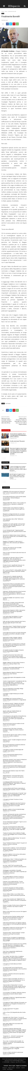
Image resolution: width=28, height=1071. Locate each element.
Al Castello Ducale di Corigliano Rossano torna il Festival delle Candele (13, 650)
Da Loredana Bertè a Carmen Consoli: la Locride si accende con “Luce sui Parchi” (13, 877)
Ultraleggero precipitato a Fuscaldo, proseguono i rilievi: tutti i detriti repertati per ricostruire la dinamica (15, 872)
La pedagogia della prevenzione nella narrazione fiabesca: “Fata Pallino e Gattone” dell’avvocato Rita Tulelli (14, 783)
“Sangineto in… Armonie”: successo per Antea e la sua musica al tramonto (13, 1036)
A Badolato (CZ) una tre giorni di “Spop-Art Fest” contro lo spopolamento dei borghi (14, 492)
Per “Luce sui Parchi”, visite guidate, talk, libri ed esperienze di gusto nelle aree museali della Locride (14, 571)
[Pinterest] (14, 23)
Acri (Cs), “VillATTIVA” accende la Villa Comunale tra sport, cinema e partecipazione (14, 866)
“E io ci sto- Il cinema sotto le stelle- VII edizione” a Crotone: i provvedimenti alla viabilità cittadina (13, 1042)
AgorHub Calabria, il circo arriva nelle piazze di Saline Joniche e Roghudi (14, 855)
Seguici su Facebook (21, 1065)
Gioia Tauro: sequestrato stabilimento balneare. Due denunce (12, 952)
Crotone (4, 1069)
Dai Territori (8, 403)
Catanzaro (18, 1067)
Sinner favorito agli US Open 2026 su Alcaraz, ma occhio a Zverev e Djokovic (14, 735)
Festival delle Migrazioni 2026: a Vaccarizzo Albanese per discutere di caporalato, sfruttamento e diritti (14, 611)
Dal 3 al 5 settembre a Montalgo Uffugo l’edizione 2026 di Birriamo (13, 689)
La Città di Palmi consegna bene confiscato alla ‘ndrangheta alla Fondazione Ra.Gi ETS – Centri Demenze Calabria (14, 645)
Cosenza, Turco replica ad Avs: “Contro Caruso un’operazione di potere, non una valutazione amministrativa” (13, 883)
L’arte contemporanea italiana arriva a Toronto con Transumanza (12, 755)
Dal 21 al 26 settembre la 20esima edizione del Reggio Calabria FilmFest (14, 745)
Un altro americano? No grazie (17, 441)
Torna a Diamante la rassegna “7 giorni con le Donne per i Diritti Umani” (14, 822)
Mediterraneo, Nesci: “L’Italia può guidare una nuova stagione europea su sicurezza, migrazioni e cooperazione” (14, 860)
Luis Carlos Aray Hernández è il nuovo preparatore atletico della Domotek (12, 617)
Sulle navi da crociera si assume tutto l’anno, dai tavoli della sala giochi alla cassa (14, 622)
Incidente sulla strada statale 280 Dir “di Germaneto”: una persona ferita (13, 668)
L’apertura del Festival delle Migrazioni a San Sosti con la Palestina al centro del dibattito (14, 766)
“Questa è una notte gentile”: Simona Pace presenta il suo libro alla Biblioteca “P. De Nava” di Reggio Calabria (14, 525)
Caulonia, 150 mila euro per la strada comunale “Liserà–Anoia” (12, 548)
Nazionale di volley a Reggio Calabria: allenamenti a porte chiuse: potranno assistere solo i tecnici (12, 639)
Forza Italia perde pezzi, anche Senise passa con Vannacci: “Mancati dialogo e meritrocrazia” (14, 498)
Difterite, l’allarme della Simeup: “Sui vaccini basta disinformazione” (14, 838)
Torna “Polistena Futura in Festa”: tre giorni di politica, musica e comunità (15, 843)
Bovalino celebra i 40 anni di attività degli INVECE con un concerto (13, 810)
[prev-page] (2, 458)
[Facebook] (7, 23)
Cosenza (23, 1067)
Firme (6, 11)
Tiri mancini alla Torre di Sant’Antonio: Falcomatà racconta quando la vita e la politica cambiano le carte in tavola (15, 969)
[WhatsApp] (17, 23)
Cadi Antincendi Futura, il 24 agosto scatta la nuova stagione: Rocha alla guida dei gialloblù (14, 923)
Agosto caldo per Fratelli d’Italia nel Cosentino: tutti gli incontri (12, 711)
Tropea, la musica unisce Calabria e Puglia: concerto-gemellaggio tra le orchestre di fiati (14, 833)
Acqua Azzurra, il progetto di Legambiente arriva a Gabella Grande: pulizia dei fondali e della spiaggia (14, 939)
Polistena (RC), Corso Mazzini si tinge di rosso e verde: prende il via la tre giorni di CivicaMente (13, 509)
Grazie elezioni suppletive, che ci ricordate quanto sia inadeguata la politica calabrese (18, 435)
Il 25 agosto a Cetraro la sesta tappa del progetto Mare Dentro (13, 750)
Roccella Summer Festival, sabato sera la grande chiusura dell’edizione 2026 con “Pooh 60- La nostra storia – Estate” (13, 918)
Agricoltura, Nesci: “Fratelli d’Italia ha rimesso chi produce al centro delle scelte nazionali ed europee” (14, 628)
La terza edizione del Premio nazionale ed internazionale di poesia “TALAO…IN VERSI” (14, 789)
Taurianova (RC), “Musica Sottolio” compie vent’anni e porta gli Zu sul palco (14, 933)
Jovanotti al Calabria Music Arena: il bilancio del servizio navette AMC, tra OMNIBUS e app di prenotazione (14, 536)
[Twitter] (10, 23)
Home (2, 11)
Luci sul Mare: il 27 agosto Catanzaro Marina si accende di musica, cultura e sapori (14, 993)
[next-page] (5, 458)
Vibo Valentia (9, 1069)
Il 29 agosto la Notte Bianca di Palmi (12, 964)
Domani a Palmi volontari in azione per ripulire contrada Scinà (13, 1053)
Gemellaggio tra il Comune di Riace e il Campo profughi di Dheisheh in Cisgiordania (14, 699)
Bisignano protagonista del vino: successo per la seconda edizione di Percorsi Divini (14, 514)
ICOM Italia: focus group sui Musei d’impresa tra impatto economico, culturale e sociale (14, 633)
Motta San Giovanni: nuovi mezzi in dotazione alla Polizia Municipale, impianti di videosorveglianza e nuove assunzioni (15, 761)
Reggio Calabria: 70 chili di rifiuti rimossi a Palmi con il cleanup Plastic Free (13, 663)
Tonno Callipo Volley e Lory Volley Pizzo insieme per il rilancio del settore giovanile (14, 894)
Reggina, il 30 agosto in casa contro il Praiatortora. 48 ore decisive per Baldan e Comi (13, 543)
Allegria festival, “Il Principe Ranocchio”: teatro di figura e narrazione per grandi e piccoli (13, 777)
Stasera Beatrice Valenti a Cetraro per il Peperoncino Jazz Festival (13, 673)
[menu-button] (4, 6)
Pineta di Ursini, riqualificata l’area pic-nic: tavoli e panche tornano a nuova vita (13, 565)
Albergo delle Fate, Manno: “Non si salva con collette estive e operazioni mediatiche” (14, 503)
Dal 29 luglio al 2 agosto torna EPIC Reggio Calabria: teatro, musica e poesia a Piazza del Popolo (17, 476)
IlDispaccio (5, 1067)
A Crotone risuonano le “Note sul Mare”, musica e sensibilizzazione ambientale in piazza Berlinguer (13, 889)
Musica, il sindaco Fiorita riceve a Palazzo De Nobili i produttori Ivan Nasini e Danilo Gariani (14, 906)
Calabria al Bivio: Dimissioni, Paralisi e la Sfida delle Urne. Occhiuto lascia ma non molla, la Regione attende (21, 421)
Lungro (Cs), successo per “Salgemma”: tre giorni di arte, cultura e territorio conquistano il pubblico (14, 900)
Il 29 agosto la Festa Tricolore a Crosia (13, 799)
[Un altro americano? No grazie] (5, 443)
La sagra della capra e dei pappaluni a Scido (14, 677)
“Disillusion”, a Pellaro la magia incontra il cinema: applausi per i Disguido (13, 1048)
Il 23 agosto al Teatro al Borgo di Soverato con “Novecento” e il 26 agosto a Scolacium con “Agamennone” (15, 1004)
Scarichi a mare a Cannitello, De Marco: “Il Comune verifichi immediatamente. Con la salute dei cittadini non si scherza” (14, 980)
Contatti (6, 1065)
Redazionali (5, 462)
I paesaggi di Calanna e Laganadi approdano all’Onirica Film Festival (14, 998)
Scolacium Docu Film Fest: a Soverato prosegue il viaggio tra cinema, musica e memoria (13, 730)
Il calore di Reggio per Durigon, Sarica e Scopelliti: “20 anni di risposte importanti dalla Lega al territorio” (18, 468)
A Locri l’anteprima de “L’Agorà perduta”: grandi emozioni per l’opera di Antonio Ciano (14, 531)
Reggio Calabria (11, 1067)
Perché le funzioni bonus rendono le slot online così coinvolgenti (13, 724)
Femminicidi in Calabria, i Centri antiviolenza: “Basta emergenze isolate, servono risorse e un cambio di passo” (14, 849)
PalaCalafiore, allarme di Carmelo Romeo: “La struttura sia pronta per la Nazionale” (14, 928)
